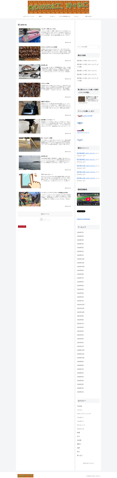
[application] (88, 199)
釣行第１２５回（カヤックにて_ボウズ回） (87, 66)
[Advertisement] (88, 30)
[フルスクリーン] (98, 204)
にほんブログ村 (87, 115)
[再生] (78, 204)
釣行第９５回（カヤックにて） (86, 165)
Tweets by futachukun (83, 219)
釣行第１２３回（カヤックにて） (87, 74)
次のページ (45, 214)
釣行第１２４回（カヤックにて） (87, 70)
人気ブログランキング (83, 132)
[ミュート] (95, 204)
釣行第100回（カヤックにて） (86, 153)
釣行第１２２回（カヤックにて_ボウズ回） (87, 79)
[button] (98, 47)
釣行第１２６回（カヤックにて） (87, 60)
